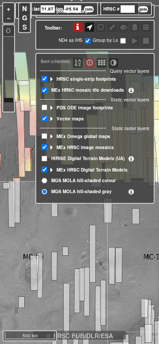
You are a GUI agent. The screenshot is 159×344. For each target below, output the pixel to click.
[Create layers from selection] (146, 27)
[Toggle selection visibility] (123, 27)
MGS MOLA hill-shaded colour (83, 180)
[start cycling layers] (135, 41)
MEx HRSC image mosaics (85, 147)
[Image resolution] (101, 63)
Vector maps (70, 119)
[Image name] (78, 63)
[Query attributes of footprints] (78, 27)
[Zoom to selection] (112, 27)
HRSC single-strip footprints (86, 79)
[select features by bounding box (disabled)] (101, 27)
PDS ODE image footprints (85, 108)
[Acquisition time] (90, 63)
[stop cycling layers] (146, 41)
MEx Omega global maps (83, 136)
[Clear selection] (135, 27)
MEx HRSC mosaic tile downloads (87, 90)
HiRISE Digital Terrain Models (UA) (88, 158)
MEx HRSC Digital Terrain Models (92, 170)
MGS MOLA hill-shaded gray (81, 191)
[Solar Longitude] (113, 63)
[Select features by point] (89, 27)
